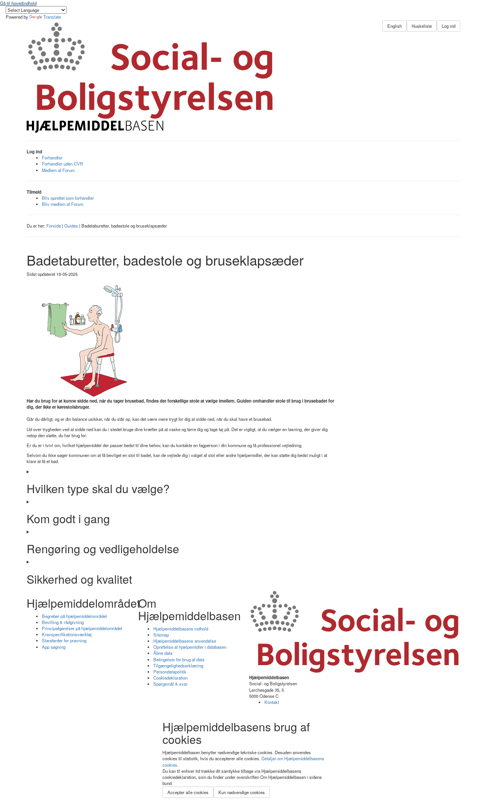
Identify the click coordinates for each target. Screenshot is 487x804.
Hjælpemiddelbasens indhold (180, 629)
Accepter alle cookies (187, 792)
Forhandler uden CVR (62, 164)
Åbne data (162, 653)
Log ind (448, 26)
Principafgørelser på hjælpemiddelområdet (82, 628)
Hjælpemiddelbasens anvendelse (184, 641)
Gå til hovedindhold (18, 3)
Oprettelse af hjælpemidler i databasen (189, 647)
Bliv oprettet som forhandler (68, 198)
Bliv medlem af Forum (62, 204)
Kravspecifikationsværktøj (67, 634)
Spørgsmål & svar (170, 684)
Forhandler (52, 157)
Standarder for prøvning (64, 640)
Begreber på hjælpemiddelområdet (74, 616)
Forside (53, 226)
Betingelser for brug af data (178, 659)
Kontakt (271, 702)
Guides (71, 226)
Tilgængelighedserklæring (178, 665)
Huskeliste (422, 26)
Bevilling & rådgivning (63, 622)
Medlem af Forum (58, 170)
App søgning (53, 647)
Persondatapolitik (169, 672)
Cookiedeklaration (170, 678)
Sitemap (161, 635)
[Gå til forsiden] (151, 127)
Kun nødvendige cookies (241, 792)
